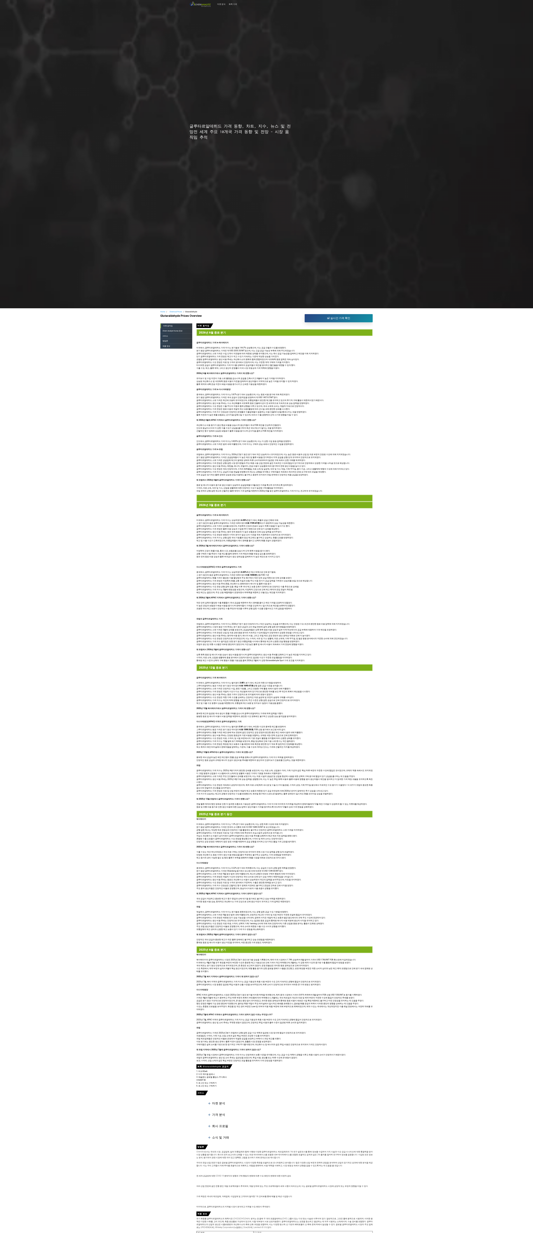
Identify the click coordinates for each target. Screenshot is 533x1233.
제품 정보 (166, 346)
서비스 (165, 336)
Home (162, 312)
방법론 (165, 341)
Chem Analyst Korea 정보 (173, 331)
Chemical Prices (175, 312)
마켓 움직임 (168, 326)
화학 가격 (233, 3)
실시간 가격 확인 (340, 318)
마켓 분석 (221, 3)
